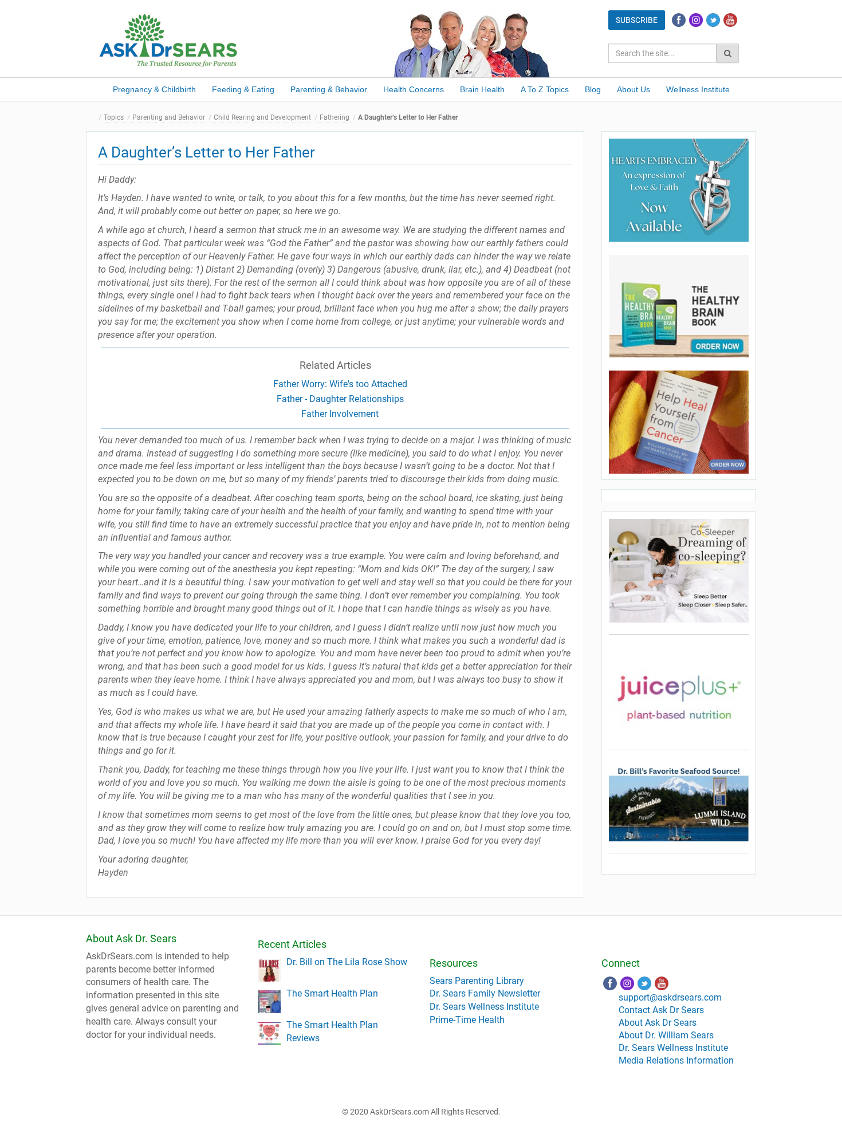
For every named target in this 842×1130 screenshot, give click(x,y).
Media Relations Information (676, 1060)
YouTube (730, 20)
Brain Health (482, 89)
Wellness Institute (698, 89)
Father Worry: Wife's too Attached (340, 384)
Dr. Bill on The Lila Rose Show (346, 961)
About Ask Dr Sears (658, 1022)
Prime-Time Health (467, 1019)
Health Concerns (413, 89)
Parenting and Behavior (168, 117)
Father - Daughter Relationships (340, 398)
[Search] (728, 53)
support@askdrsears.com (670, 997)
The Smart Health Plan (332, 993)
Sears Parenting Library (477, 980)
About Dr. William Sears (666, 1035)
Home (94, 117)
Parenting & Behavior (328, 89)
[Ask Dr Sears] (169, 39)
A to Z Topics (545, 89)
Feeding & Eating (243, 89)
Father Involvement (340, 413)
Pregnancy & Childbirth (154, 89)
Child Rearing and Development (262, 117)
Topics (114, 117)
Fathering (334, 117)
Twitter (713, 20)
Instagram (696, 20)
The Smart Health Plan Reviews (332, 1031)
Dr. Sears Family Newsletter (485, 993)
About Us (633, 89)
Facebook (679, 20)
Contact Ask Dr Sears (661, 1010)
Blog (593, 89)
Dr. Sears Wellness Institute (484, 1006)
